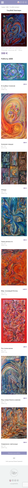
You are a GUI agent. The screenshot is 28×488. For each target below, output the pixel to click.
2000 (7, 7)
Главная (3, 7)
